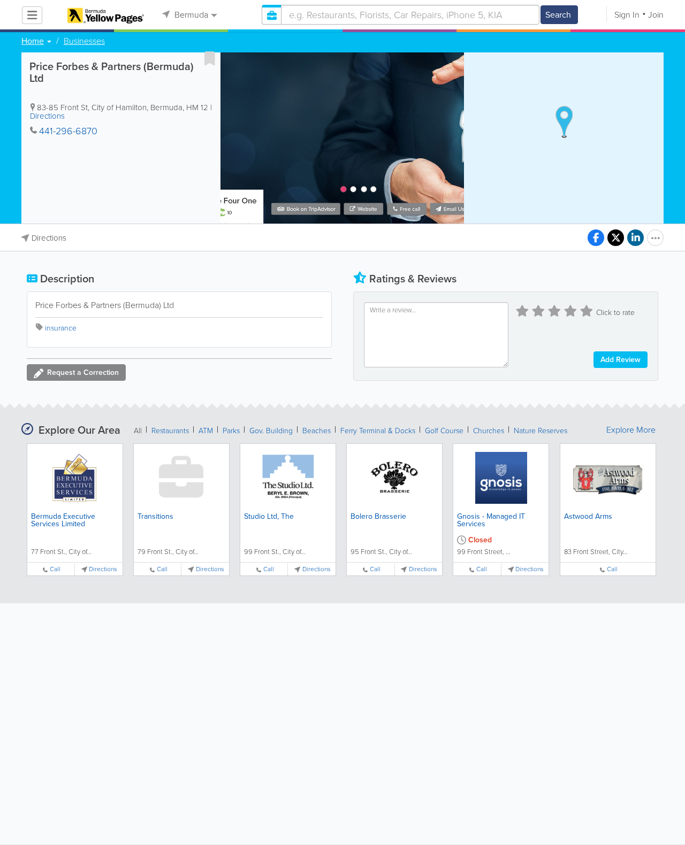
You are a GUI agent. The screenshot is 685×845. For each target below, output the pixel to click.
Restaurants (170, 430)
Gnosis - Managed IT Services (491, 520)
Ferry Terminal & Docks (377, 430)
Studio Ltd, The (269, 516)
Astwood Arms (588, 516)
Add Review (620, 359)
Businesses (84, 41)
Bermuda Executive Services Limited (63, 520)
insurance (61, 328)
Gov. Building (271, 430)
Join (656, 15)
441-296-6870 (68, 131)
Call (55, 569)
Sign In (627, 15)
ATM (206, 430)
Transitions (155, 516)
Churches (488, 430)
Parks (231, 430)
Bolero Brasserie (378, 516)
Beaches (316, 430)
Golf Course (444, 430)
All (138, 430)
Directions (47, 116)
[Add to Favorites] (209, 58)
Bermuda (190, 15)
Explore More (631, 430)
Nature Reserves (540, 430)
